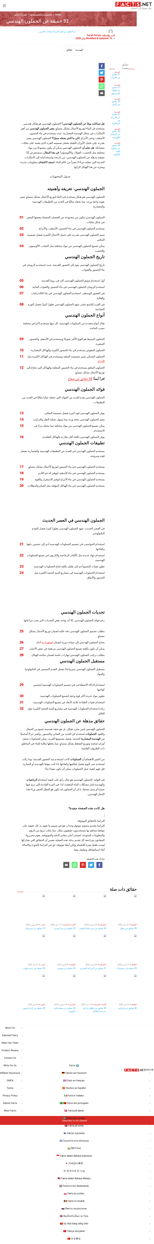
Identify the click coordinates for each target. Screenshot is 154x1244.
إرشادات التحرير (46, 31)
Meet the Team (10, 1042)
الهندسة (20, 14)
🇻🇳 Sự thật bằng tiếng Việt (74, 1223)
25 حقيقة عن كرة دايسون (34, 1008)
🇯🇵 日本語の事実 (74, 1163)
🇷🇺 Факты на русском (74, 1208)
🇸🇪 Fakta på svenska (74, 1118)
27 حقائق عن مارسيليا (35, 928)
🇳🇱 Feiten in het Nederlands (74, 1186)
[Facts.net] (133, 4)
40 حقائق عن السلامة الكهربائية (115, 134)
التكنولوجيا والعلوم (41, 14)
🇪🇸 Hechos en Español (74, 1088)
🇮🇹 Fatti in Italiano (74, 1095)
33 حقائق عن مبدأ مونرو (64, 928)
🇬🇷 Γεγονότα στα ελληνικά (74, 1140)
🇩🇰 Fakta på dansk (74, 1110)
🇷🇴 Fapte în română (74, 1201)
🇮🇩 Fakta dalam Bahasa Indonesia (74, 1155)
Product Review (10, 1050)
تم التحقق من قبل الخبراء (64, 31)
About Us (10, 1027)
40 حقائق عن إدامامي (127, 1008)
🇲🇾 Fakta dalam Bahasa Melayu (74, 1178)
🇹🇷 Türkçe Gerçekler (74, 1231)
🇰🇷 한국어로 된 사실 (74, 1170)
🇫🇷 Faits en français (74, 1080)
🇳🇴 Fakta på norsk (74, 1125)
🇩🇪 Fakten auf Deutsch (74, 1073)
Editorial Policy (10, 1035)
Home (58, 14)
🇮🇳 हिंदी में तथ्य (74, 1148)
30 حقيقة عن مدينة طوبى (34, 968)
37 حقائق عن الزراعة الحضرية (93, 968)
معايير (63, 835)
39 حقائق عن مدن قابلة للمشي (92, 928)
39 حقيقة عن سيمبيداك (127, 968)
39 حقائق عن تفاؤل (128, 928)
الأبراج (101, 361)
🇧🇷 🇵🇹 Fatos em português (74, 1103)
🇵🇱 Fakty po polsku (74, 1193)
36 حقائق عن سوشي (66, 968)
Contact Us (10, 1057)
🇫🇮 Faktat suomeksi (74, 1133)
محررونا (30, 835)
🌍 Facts (74, 1065)
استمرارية (47, 642)
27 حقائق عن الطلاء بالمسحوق (115, 90)
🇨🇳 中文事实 (74, 1238)
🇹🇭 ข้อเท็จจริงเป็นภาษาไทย (74, 1216)
